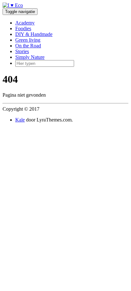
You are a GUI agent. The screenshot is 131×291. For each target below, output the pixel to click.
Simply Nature (30, 57)
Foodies (23, 28)
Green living (27, 40)
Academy (25, 22)
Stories (22, 51)
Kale (20, 119)
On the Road (28, 45)
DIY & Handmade (33, 34)
